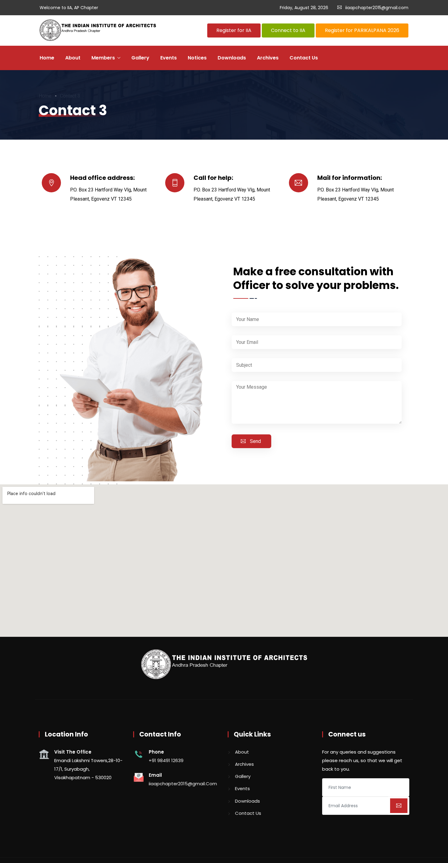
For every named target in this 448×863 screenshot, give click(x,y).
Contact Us (304, 57)
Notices (197, 57)
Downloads (232, 57)
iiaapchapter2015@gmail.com (376, 8)
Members (103, 57)
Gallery (140, 57)
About (72, 57)
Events (168, 57)
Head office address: (102, 177)
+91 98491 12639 (166, 760)
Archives (268, 57)
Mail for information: (349, 177)
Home (47, 57)
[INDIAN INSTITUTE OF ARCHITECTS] (98, 31)
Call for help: (213, 177)
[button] (234, 30)
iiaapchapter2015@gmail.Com (183, 783)
